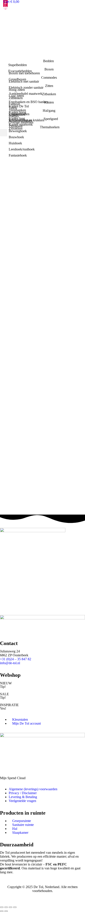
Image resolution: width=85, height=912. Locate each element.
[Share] (6, 907)
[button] (3, 132)
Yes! (3, 708)
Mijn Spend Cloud (13, 778)
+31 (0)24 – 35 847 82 (15, 659)
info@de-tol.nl (10, 663)
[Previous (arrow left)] (1, 911)
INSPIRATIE (9, 705)
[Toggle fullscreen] (10, 907)
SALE (4, 694)
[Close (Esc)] (1, 907)
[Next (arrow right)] (6, 911)
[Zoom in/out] (15, 907)
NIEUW (6, 683)
